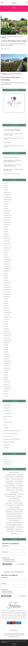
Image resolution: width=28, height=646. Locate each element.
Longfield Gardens (11, 496)
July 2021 (6, 273)
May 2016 (6, 391)
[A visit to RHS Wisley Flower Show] (14, 24)
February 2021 (7, 282)
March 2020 (6, 308)
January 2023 (6, 241)
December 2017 (7, 361)
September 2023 (7, 222)
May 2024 (6, 206)
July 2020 (6, 298)
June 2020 (6, 301)
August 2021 (6, 271)
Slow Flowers (9, 511)
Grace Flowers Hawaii (17, 487)
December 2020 (7, 287)
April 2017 (6, 377)
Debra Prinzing (9, 481)
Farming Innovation (14, 36)
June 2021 (6, 275)
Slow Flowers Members (9, 442)
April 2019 (6, 326)
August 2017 (6, 370)
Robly (23, 564)
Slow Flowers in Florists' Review (14, 518)
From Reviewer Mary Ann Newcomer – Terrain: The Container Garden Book (12, 130)
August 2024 (6, 201)
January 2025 (7, 192)
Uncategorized (7, 445)
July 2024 (6, 204)
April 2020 (6, 305)
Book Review (20, 474)
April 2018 (6, 351)
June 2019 (6, 321)
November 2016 (7, 388)
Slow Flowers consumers (9, 559)
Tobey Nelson (19, 531)
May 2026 (6, 187)
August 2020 (6, 296)
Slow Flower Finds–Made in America (12, 430)
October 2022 (7, 245)
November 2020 (7, 289)
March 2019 (6, 328)
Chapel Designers (19, 476)
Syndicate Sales (10, 529)
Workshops (6, 447)
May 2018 (6, 349)
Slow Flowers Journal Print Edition (12, 439)
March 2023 (6, 236)
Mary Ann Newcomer (14, 498)
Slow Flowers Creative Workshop (14, 513)
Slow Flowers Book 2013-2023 (10, 433)
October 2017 (7, 365)
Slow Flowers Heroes (9, 436)
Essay (5, 419)
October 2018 (7, 338)
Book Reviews (7, 407)
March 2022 (6, 257)
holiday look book (10, 490)
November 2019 (7, 312)
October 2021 (7, 266)
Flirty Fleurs (19, 483)
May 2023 (6, 231)
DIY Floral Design (8, 416)
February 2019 (7, 331)
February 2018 (7, 356)
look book (19, 496)
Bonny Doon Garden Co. (10, 474)
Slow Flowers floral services (10, 561)
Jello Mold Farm (14, 492)
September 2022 (7, 247)
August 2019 (6, 319)
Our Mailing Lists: (6, 557)
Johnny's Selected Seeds (10, 494)
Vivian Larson (14, 533)
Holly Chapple (19, 490)
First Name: (5, 551)
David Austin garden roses (17, 479)
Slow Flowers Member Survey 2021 (14, 524)
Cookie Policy (4, 642)
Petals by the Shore (18, 503)
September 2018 (7, 340)
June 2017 (6, 372)
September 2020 (7, 294)
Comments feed (7, 461)
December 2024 (7, 194)
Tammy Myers (18, 529)
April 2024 (6, 208)
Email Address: (5, 545)
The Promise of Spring (12, 157)
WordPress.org (7, 464)
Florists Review (19, 485)
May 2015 (6, 393)
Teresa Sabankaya (10, 531)
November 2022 (7, 243)
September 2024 (7, 199)
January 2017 (6, 384)
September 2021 (7, 268)
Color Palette (7, 410)
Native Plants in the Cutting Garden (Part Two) (13, 161)
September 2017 (7, 368)
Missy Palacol (9, 503)
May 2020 (6, 303)
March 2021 (6, 280)
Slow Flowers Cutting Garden (14, 516)
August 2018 (6, 342)
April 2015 (6, 395)
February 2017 (7, 382)
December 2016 (7, 386)
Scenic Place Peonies (14, 507)
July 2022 (6, 252)
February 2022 (7, 259)
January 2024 (7, 213)
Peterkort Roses (9, 505)
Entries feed (6, 459)
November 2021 (7, 264)
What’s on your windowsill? (13, 173)
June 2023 (6, 229)
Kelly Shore (20, 494)
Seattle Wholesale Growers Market (14, 509)
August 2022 (6, 250)
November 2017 (7, 363)
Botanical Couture (9, 476)
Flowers (21, 36)
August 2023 (6, 224)
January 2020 (7, 310)
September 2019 (7, 317)
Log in (5, 457)
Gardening (3, 37)
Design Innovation (5, 36)
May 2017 (6, 375)
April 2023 (6, 234)
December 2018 (7, 333)
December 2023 (7, 215)
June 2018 (6, 347)
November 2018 (7, 335)
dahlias (7, 479)
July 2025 (6, 190)
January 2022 (6, 261)
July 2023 (6, 227)
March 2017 (6, 379)
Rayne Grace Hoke (19, 505)
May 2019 (6, 324)
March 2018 (6, 354)
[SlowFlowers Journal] (14, 2)
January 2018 (6, 358)
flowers (8, 487)
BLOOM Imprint (7, 405)
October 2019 (7, 314)
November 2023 (7, 217)
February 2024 (7, 210)
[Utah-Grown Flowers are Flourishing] (14, 63)
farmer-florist (10, 483)
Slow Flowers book (18, 511)
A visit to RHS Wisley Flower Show (14, 41)
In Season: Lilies (7, 142)
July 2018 (6, 345)
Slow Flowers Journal (14, 520)
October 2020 (7, 291)
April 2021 (6, 277)
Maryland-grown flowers (14, 500)
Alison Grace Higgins (14, 472)
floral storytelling (9, 485)
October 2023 (7, 220)
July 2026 (6, 183)
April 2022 (6, 254)
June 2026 (6, 185)
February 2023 (7, 238)
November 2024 (7, 197)
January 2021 (6, 284)
